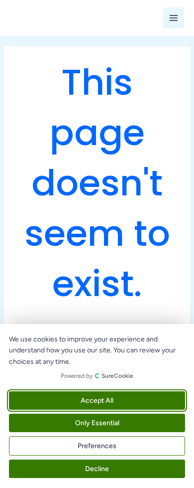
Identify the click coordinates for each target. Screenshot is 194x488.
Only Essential (97, 423)
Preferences (97, 446)
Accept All (97, 400)
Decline (97, 469)
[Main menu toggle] (173, 17)
